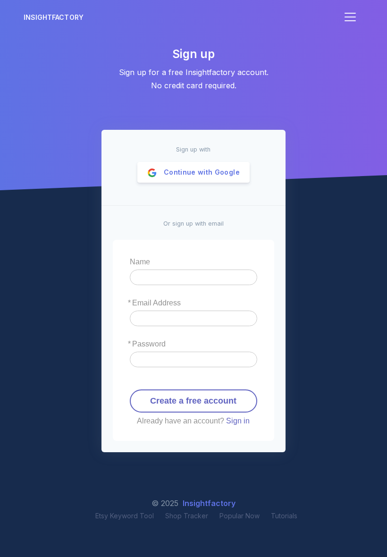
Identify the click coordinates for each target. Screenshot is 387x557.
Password (149, 344)
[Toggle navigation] (350, 17)
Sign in (238, 421)
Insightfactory (54, 17)
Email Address (156, 303)
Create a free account (193, 400)
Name (140, 262)
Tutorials (284, 516)
